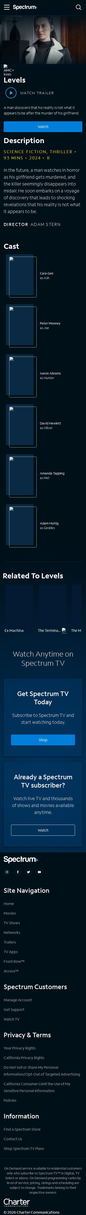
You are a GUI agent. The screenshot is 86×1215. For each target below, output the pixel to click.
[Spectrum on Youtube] (39, 872)
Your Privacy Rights (20, 1048)
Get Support (14, 1009)
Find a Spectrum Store (22, 1129)
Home (9, 903)
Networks (12, 932)
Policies (10, 1100)
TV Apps (11, 951)
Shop (43, 739)
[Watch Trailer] (11, 92)
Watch (43, 126)
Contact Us (13, 1138)
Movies (10, 913)
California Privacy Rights (24, 1057)
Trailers (10, 942)
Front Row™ (14, 961)
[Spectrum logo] (25, 8)
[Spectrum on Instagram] (7, 872)
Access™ (11, 970)
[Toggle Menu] (6, 7)
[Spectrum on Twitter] (28, 872)
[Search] (78, 8)
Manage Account (18, 999)
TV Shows (12, 922)
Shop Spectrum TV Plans (24, 1148)
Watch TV (11, 1019)
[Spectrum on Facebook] (17, 872)
